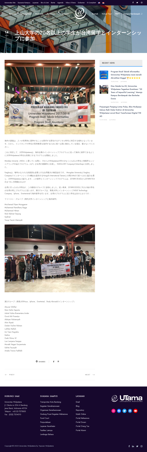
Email (78, 402)
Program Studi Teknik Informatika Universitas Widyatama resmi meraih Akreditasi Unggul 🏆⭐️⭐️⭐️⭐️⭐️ (126, 74)
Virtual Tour (107, 14)
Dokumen (81, 2)
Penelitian (51, 14)
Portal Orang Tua (82, 426)
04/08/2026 (115, 102)
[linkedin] (133, 446)
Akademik (39, 14)
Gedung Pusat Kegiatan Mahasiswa (54, 414)
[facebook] (133, 2)
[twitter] (137, 2)
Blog (77, 406)
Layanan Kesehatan (47, 426)
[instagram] (141, 2)
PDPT (117, 14)
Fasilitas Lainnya (46, 430)
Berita (53, 2)
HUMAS (124, 81)
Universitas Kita (10, 2)
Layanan (35, 2)
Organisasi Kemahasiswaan (50, 410)
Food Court (44, 418)
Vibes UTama (71, 2)
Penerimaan (64, 14)
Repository (80, 410)
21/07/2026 (103, 120)
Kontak (95, 14)
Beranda (12, 14)
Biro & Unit (45, 2)
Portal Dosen (81, 422)
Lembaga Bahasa (47, 434)
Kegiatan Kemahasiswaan (49, 406)
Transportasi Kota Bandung (50, 402)
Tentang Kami (25, 14)
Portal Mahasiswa (82, 418)
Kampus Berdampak (132, 14)
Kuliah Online (81, 414)
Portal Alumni (81, 430)
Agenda (60, 2)
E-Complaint (91, 2)
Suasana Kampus (24, 2)
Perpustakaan (45, 422)
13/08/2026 (114, 81)
